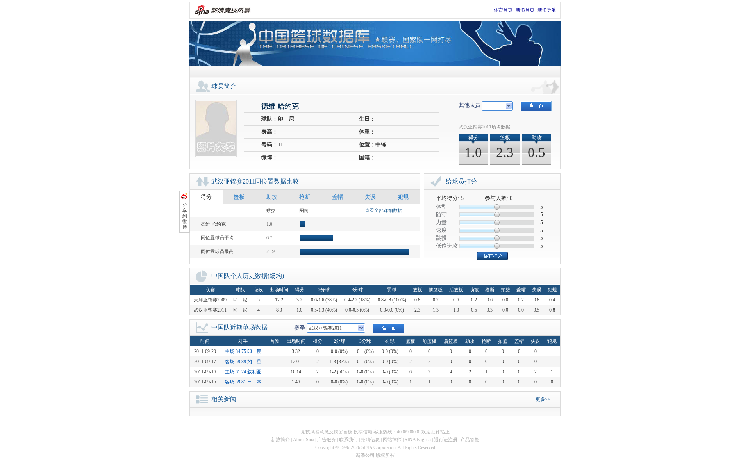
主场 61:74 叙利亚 (243, 371)
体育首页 (503, 10)
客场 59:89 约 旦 (243, 361)
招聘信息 (370, 439)
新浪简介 (280, 439)
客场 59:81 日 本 (243, 382)
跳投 (441, 238)
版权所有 (385, 455)
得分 (206, 197)
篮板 (239, 197)
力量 (441, 222)
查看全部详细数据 (383, 210)
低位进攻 (447, 246)
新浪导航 (547, 10)
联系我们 (348, 439)
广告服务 (326, 439)
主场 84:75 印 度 (243, 351)
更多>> (543, 399)
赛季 (299, 328)
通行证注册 (445, 439)
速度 (441, 230)
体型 (441, 207)
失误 (370, 197)
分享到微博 (184, 216)
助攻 (271, 197)
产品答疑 (470, 439)
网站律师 (392, 439)
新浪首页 (525, 10)
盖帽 (337, 197)
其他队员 (469, 105)
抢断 (304, 197)
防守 (441, 214)
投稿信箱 (363, 432)
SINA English (418, 439)
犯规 (403, 197)
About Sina (303, 439)
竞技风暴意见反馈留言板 (326, 432)
